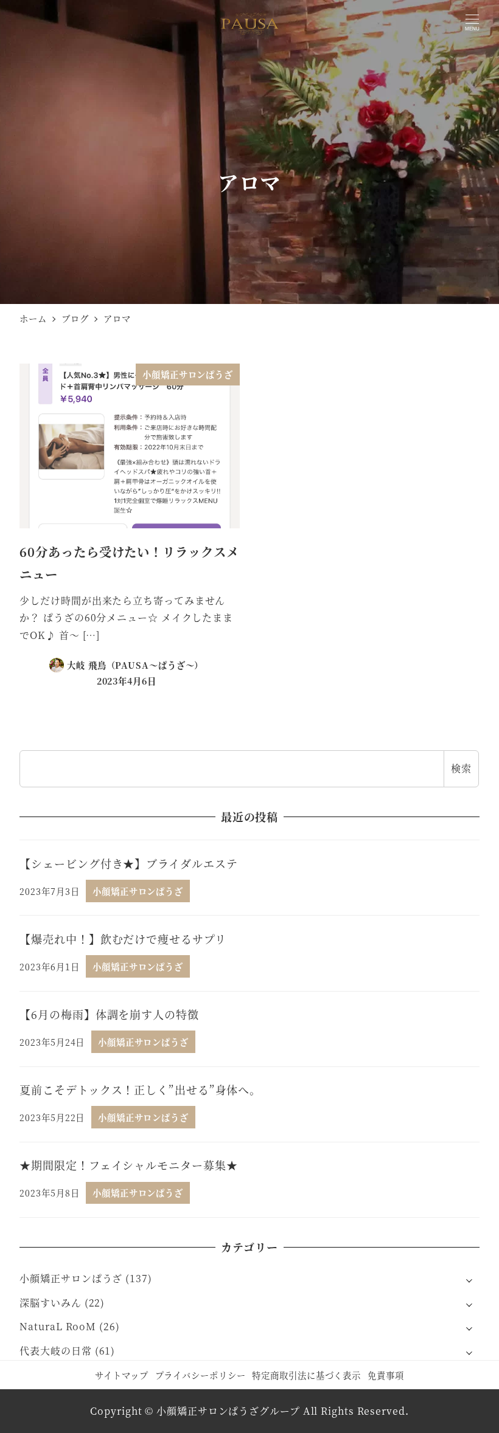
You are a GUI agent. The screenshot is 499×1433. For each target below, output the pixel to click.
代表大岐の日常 (55, 1351)
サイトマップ (121, 1375)
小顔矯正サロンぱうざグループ (228, 1411)
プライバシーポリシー (200, 1375)
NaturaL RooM (57, 1326)
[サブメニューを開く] (469, 1279)
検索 (461, 768)
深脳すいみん (50, 1303)
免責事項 (386, 1375)
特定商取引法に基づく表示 (306, 1375)
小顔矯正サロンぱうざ (70, 1278)
